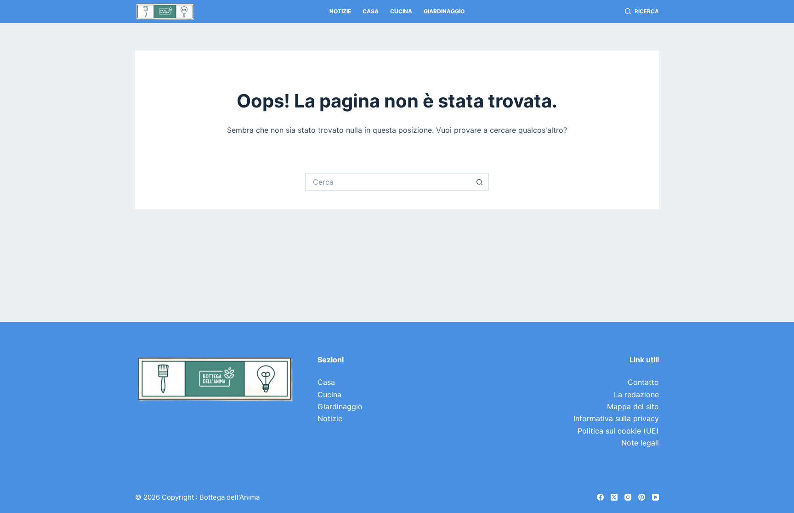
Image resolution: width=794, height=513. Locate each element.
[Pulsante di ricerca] (480, 182)
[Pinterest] (641, 497)
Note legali (640, 442)
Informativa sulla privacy (616, 418)
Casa (371, 11)
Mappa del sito (633, 406)
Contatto (643, 382)
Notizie (340, 11)
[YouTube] (655, 497)
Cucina (401, 11)
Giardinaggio (444, 11)
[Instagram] (627, 497)
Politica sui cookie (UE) (618, 430)
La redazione (636, 394)
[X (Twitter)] (614, 497)
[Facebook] (600, 497)
